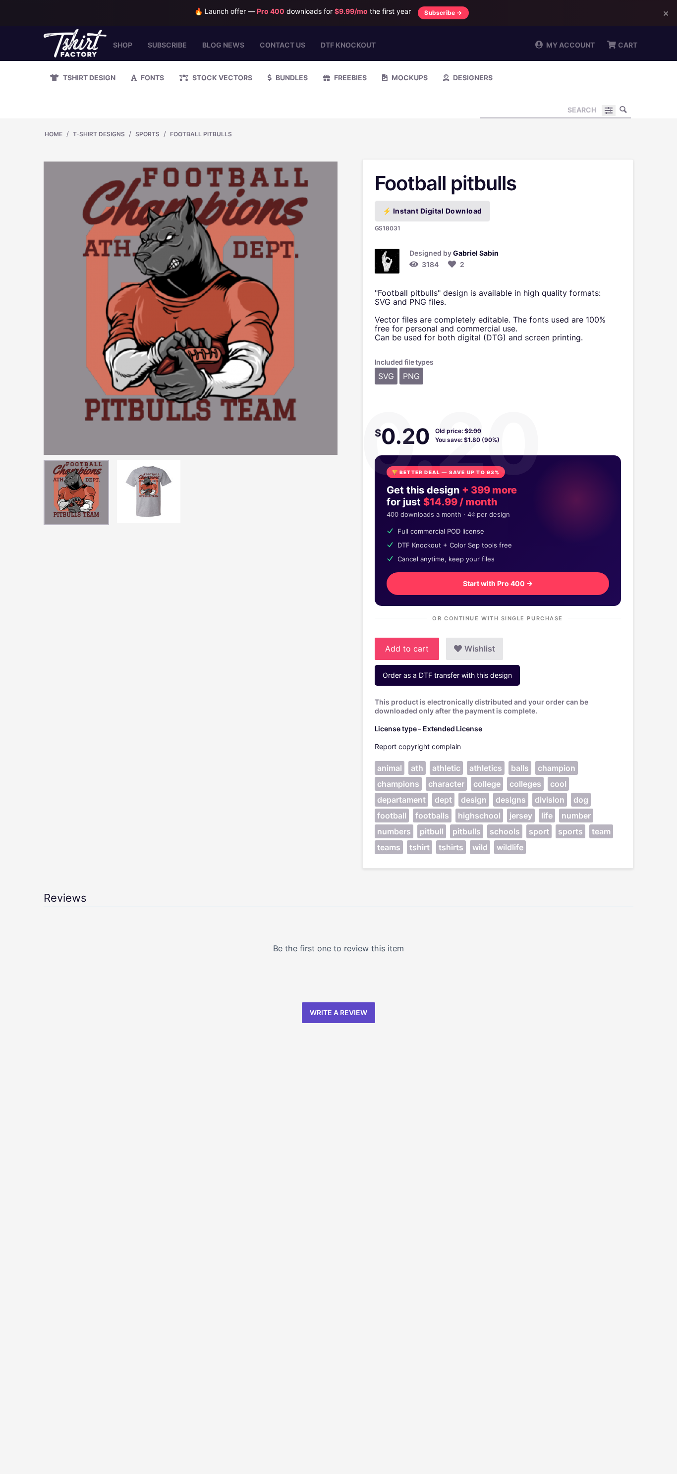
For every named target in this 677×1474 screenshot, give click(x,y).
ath (417, 768)
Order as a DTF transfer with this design (447, 675)
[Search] (623, 109)
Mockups (409, 77)
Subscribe (167, 45)
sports (570, 831)
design (474, 800)
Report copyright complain (418, 746)
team (601, 831)
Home (53, 134)
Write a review (338, 1012)
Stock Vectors (221, 77)
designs (511, 800)
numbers (394, 831)
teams (388, 847)
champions (398, 784)
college (487, 784)
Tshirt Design (88, 77)
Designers (472, 77)
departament (401, 800)
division (549, 800)
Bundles (291, 77)
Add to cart (407, 649)
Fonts (151, 77)
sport (539, 831)
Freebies (350, 77)
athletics (485, 768)
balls (520, 768)
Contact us (282, 45)
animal (389, 768)
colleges (525, 784)
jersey (520, 815)
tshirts (451, 847)
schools (505, 831)
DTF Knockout (348, 45)
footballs (432, 815)
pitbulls (466, 831)
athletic (446, 768)
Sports (147, 134)
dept (443, 800)
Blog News (223, 45)
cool (558, 784)
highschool (479, 815)
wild (480, 847)
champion (556, 768)
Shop (122, 45)
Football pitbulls (201, 134)
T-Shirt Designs (99, 134)
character (446, 784)
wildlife (510, 847)
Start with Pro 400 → (498, 583)
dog (580, 800)
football (391, 815)
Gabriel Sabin (476, 253)
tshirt (419, 847)
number (576, 815)
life (547, 815)
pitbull (432, 831)
